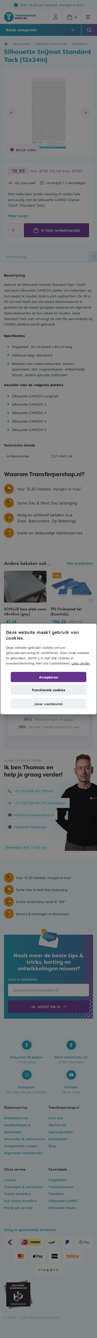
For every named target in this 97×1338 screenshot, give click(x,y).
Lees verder (80, 663)
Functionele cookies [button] (48, 689)
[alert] (48, 669)
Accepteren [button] (48, 677)
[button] (48, 703)
